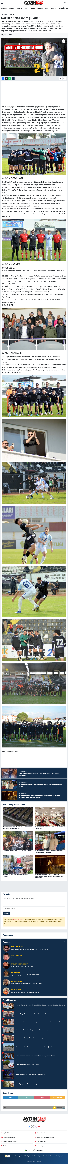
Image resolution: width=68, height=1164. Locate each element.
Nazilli (11, 14)
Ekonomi (40, 8)
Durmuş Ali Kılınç (17, 947)
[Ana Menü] (2, 3)
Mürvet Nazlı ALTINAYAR (19, 964)
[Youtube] (38, 1126)
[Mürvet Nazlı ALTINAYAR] (6, 965)
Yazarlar (54, 8)
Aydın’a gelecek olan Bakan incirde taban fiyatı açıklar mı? (30, 949)
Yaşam (26, 8)
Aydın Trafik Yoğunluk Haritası (45, 1137)
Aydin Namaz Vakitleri (10, 1137)
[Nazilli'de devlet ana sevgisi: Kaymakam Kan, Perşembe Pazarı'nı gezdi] (50, 840)
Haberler (4, 14)
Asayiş (19, 8)
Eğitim (32, 8)
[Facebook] (29, 1126)
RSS (8, 1156)
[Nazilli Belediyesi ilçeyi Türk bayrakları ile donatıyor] (18, 864)
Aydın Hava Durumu (42, 1133)
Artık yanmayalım (16, 958)
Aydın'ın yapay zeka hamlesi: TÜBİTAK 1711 (25, 975)
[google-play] (38, 1150)
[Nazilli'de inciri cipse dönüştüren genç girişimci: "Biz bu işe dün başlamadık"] (18, 816)
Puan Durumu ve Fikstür (9, 1141)
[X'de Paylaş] (6, 78)
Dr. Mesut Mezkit (17, 981)
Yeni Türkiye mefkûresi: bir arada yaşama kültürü (26, 983)
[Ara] (65, 3)
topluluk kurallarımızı (19, 919)
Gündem (12, 8)
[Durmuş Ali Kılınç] (6, 948)
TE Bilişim (38, 1161)
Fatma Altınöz (16, 989)
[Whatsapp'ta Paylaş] (9, 78)
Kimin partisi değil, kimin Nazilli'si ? (22, 966)
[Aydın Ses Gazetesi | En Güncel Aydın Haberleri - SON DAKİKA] (33, 3)
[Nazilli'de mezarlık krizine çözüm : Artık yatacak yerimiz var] (50, 816)
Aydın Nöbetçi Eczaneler (10, 1133)
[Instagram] (35, 1126)
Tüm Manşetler (41, 1141)
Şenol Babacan (16, 955)
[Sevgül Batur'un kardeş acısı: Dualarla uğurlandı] (18, 840)
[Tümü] (64, 935)
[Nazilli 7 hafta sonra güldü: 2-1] (34, 57)
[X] (32, 1126)
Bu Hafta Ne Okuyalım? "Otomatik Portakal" (25, 992)
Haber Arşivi (40, 1146)
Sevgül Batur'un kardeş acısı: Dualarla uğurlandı (18, 850)
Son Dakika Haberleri (9, 1146)
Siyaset (4, 8)
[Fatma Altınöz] (6, 991)
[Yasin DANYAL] (6, 974)
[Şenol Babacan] (6, 956)
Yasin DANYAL (15, 972)
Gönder (6, 913)
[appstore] (29, 1150)
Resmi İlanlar (63, 8)
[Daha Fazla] (13, 78)
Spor (47, 8)
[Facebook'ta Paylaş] (3, 78)
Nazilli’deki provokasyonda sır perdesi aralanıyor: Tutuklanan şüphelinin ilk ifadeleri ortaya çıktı (49, 876)
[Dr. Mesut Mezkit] (6, 982)
